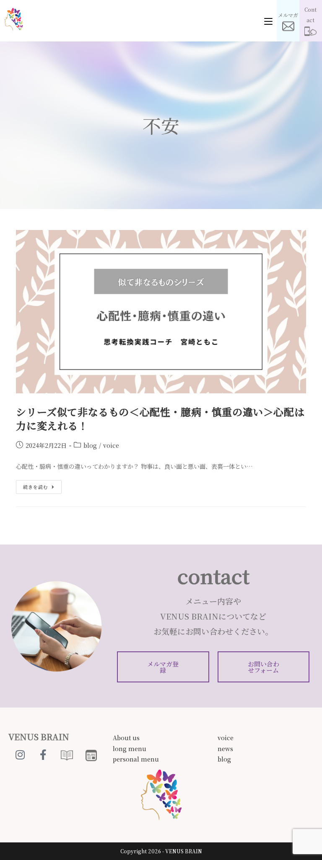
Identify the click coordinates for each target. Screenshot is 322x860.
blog (90, 445)
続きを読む (41, 485)
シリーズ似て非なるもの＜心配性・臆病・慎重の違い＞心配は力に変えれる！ (160, 418)
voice (111, 445)
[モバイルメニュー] (268, 21)
